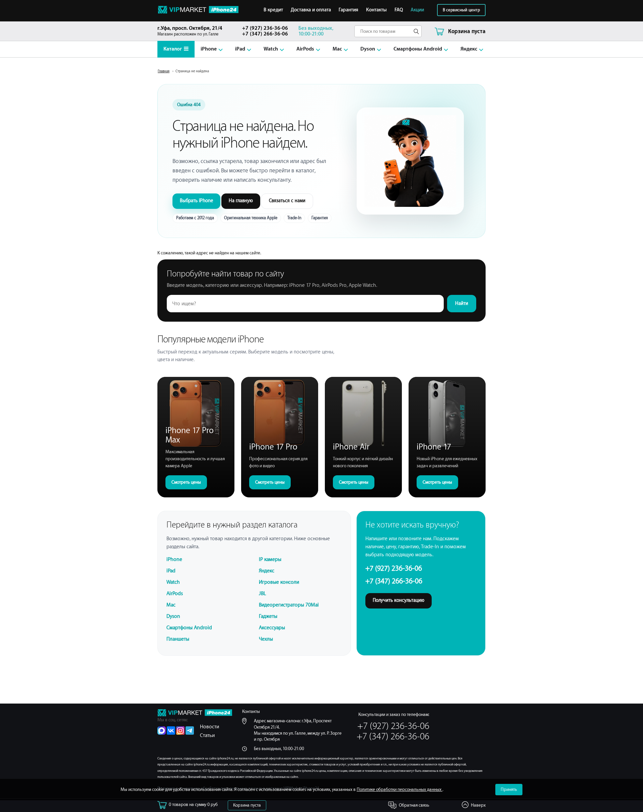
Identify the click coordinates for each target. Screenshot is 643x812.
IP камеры (270, 559)
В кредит (273, 10)
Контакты (376, 10)
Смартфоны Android (418, 49)
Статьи (207, 735)
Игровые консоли (279, 582)
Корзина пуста (247, 805)
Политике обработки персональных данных (399, 789)
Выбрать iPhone (196, 201)
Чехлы (266, 639)
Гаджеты (268, 616)
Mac (337, 49)
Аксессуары (272, 628)
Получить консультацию (398, 600)
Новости (209, 727)
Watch (271, 49)
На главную (241, 201)
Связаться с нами (287, 201)
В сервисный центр (461, 10)
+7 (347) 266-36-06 (265, 34)
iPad (240, 49)
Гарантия (348, 10)
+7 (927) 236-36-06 (265, 28)
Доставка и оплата (311, 10)
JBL (262, 593)
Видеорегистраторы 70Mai (289, 605)
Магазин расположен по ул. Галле (189, 30)
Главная (163, 71)
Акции (417, 10)
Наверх (478, 805)
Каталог (172, 49)
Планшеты (177, 639)
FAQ (399, 10)
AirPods (305, 49)
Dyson (367, 49)
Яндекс (468, 49)
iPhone (209, 49)
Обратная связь (414, 805)
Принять (509, 789)
